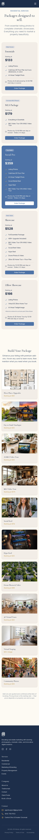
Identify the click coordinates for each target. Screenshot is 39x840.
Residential (5, 760)
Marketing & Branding (9, 767)
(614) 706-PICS (10, 814)
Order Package (19, 88)
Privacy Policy (9, 832)
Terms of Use (20, 832)
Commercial (6, 764)
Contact (4, 792)
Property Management (9, 770)
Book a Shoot (6, 798)
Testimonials (6, 788)
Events (4, 774)
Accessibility (30, 832)
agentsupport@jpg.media (13, 810)
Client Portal (6, 795)
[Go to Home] (3, 3)
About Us (5, 785)
